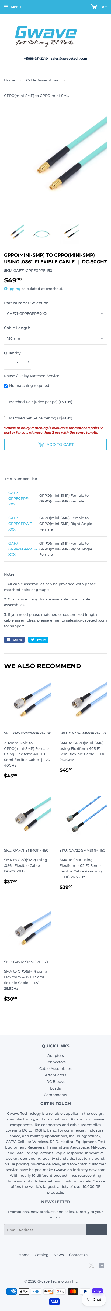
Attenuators (55, 1075)
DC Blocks (55, 1081)
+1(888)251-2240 (36, 58)
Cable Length (17, 327)
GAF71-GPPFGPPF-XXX (18, 498)
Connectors (56, 1062)
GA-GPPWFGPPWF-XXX (22, 549)
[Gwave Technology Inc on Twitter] (91, 1267)
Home (9, 80)
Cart (103, 7)
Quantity (12, 353)
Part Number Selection (26, 302)
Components (55, 1095)
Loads (55, 1088)
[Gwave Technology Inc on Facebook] (101, 1266)
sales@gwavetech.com (69, 58)
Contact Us (78, 1255)
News (59, 1255)
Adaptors (55, 1055)
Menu (16, 7)
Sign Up (96, 1230)
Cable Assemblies (42, 80)
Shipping (12, 288)
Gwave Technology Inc (57, 1281)
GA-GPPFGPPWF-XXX (20, 523)
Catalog (41, 1255)
